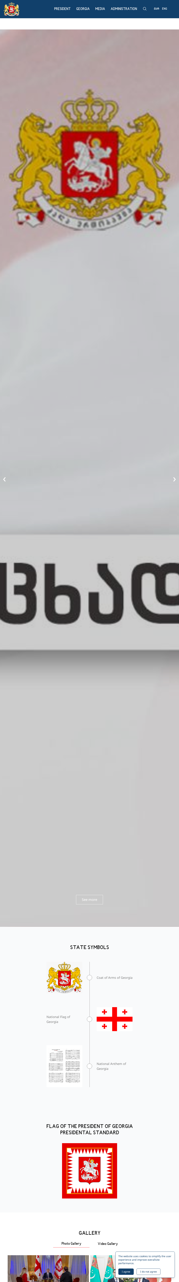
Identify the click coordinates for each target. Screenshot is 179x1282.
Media (100, 9)
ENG (164, 9)
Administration (124, 9)
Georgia (83, 9)
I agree (126, 1271)
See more (89, 899)
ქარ (156, 9)
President (62, 9)
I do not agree (148, 1271)
